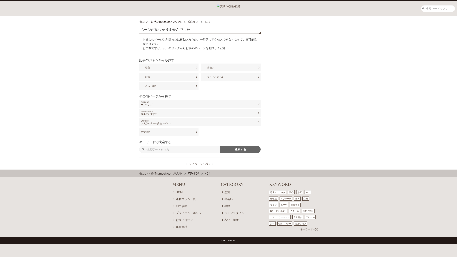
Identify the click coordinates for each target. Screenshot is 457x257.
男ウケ (284, 204)
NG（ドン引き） (278, 211)
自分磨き (297, 217)
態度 (299, 192)
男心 (291, 192)
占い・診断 (151, 86)
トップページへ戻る (198, 164)
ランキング (147, 104)
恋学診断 (145, 131)
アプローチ (286, 198)
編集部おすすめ (149, 114)
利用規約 (181, 206)
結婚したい (300, 223)
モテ (308, 192)
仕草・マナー (284, 223)
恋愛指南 (295, 204)
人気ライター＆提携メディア (156, 123)
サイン (273, 204)
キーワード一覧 (309, 229)
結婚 (147, 76)
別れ (272, 223)
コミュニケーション (280, 217)
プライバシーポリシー (190, 213)
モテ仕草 (294, 211)
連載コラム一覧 (186, 199)
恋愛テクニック (277, 192)
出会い (210, 67)
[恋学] (228, 5)
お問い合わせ (184, 220)
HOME (180, 192)
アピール (310, 217)
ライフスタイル (215, 76)
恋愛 (147, 67)
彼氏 (297, 198)
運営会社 (181, 227)
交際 (305, 198)
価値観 (273, 198)
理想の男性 (308, 211)
